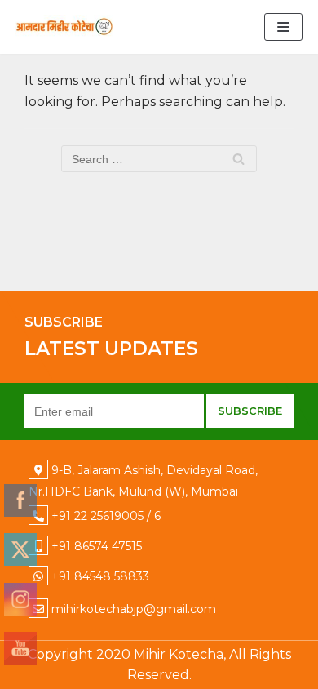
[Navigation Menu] (283, 27)
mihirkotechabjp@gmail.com (133, 609)
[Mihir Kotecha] (64, 27)
